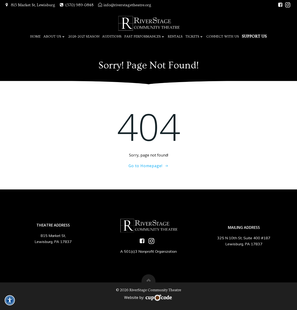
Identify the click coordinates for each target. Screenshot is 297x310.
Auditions (112, 36)
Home (35, 36)
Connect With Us (222, 36)
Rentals (175, 36)
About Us (52, 36)
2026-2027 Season (83, 36)
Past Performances (142, 36)
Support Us (254, 36)
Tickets (192, 36)
